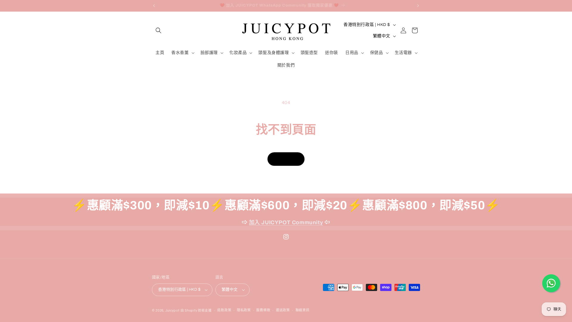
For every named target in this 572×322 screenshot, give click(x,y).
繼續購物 (286, 159)
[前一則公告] (154, 5)
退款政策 (224, 310)
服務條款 (263, 310)
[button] (158, 30)
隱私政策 (244, 310)
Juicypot (172, 310)
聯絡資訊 (303, 310)
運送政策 (283, 310)
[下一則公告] (418, 5)
